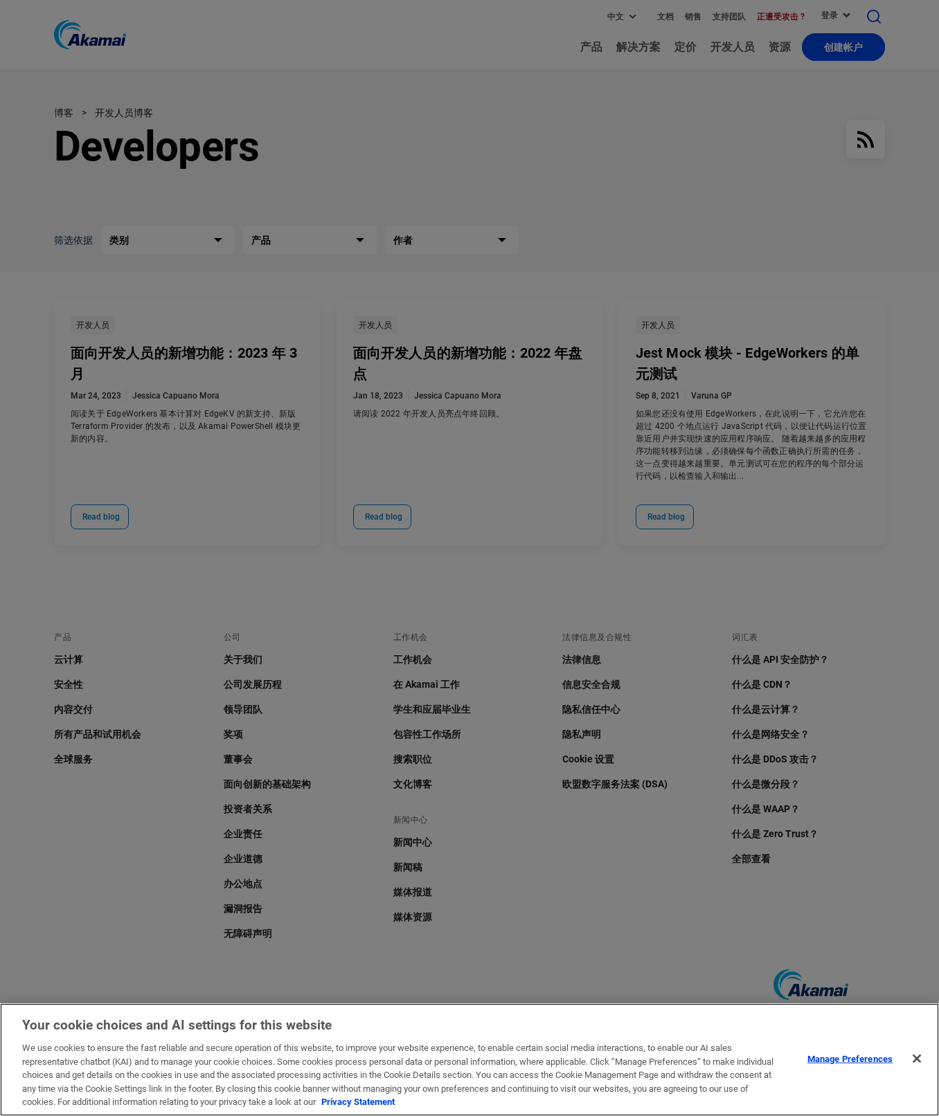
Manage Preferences (850, 1058)
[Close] (917, 1058)
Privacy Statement (358, 1102)
